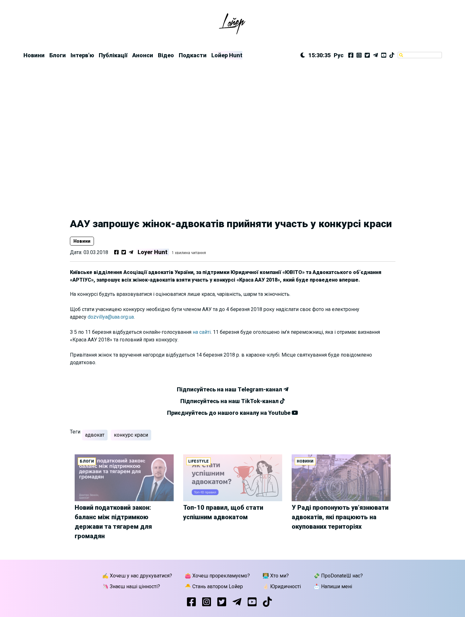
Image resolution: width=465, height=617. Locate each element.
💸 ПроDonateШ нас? (338, 576)
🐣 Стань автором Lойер (214, 586)
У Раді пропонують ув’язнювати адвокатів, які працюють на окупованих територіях (340, 517)
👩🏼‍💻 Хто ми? (276, 576)
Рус (339, 55)
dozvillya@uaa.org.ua (111, 317)
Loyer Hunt (152, 252)
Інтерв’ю (82, 55)
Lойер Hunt (226, 55)
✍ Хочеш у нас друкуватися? (137, 576)
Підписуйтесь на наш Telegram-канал (230, 389)
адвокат (94, 435)
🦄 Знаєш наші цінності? (131, 586)
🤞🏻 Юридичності (282, 586)
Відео (166, 55)
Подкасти (193, 55)
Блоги (57, 55)
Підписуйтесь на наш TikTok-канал (230, 401)
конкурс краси (131, 435)
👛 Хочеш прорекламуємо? (217, 576)
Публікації (113, 55)
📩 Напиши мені (332, 586)
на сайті (202, 332)
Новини (34, 55)
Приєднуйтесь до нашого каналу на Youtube (229, 412)
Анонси (142, 55)
